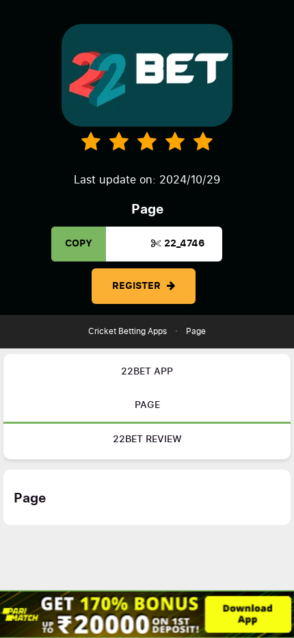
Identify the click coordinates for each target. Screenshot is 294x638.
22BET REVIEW (147, 439)
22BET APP (147, 372)
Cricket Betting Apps (127, 331)
